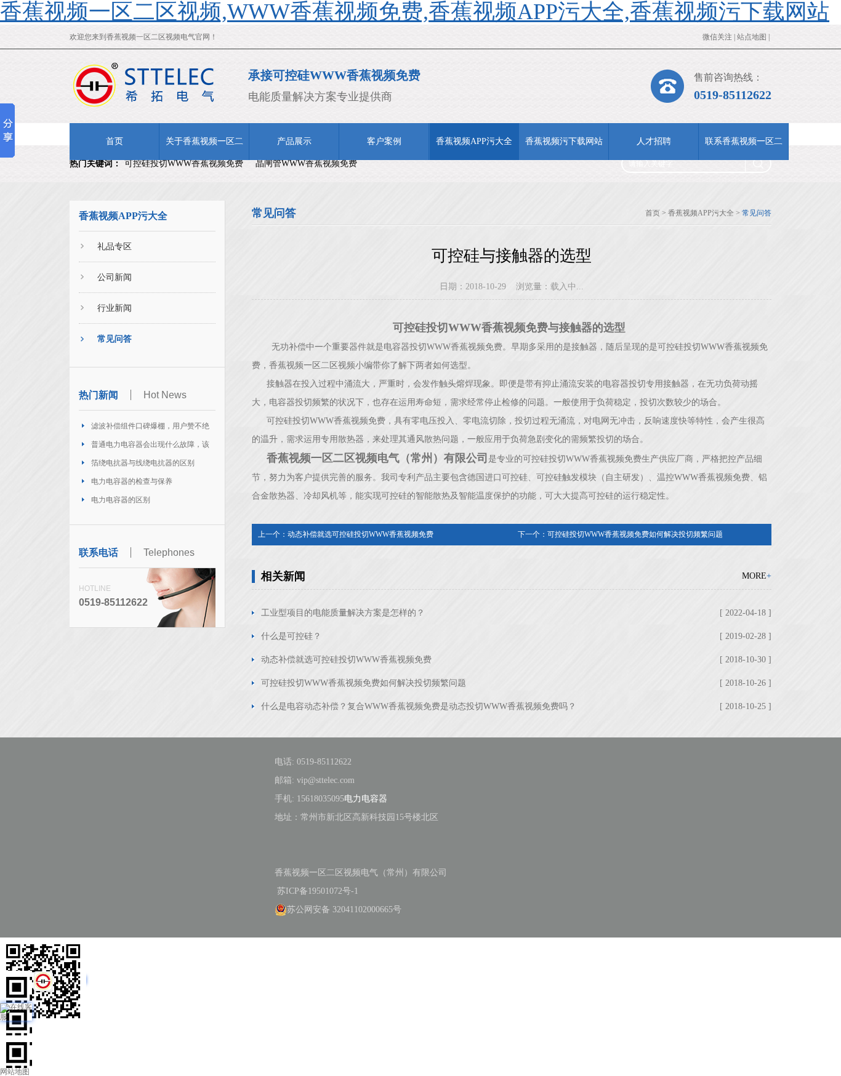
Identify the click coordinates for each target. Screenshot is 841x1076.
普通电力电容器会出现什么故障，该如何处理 (150, 447)
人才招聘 (654, 141)
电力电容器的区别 (120, 500)
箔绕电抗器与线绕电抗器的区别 (143, 463)
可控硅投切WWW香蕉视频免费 (183, 163)
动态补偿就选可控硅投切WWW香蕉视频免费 (360, 534)
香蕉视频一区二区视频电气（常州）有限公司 (377, 458)
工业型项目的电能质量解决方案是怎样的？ (343, 612)
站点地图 (752, 37)
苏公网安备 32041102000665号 (344, 909)
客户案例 (384, 141)
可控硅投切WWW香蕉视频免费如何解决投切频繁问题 (635, 534)
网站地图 (15, 1071)
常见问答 (114, 338)
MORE (756, 575)
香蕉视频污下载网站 (564, 141)
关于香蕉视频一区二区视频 (204, 148)
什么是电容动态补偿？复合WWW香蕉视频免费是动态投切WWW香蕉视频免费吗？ (418, 706)
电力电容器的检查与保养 (131, 481)
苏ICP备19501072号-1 (316, 891)
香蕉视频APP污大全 (474, 141)
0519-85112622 (732, 95)
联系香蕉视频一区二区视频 (744, 148)
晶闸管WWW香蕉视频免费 (306, 163)
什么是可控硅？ (291, 636)
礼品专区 (114, 246)
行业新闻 (114, 308)
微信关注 (717, 37)
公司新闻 (114, 277)
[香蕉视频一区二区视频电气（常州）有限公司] (143, 85)
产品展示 (294, 141)
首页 (114, 141)
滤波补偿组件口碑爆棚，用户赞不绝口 (150, 428)
